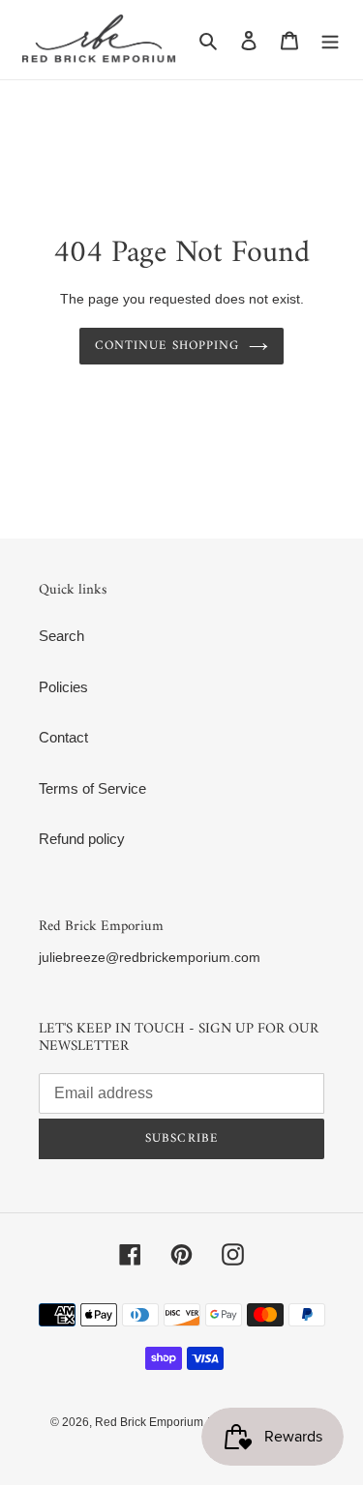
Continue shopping (167, 346)
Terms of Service (92, 788)
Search (61, 635)
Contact (63, 737)
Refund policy (82, 838)
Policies (63, 687)
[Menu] (330, 40)
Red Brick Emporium (149, 1422)
